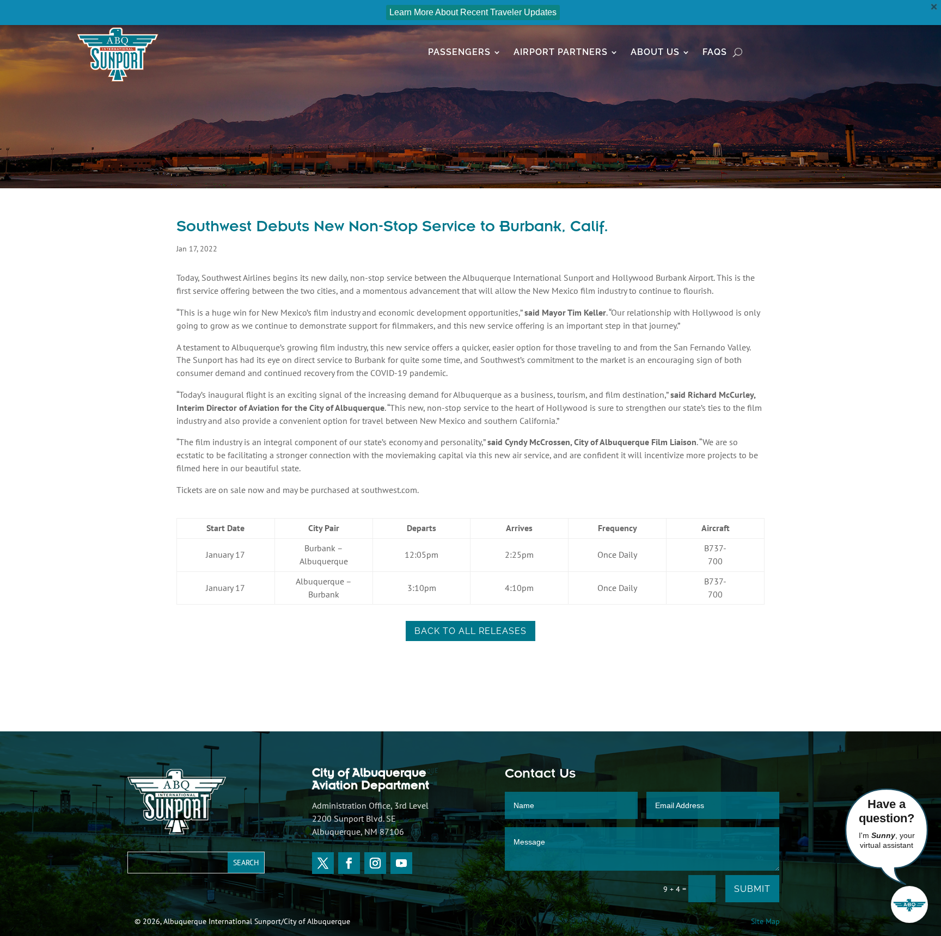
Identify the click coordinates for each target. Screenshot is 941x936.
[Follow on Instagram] (375, 863)
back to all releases (470, 631)
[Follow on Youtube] (401, 863)
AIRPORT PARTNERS (561, 52)
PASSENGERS (459, 52)
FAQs (714, 52)
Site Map (765, 921)
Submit (752, 889)
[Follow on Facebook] (349, 863)
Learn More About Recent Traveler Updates (473, 12)
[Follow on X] (323, 863)
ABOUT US (655, 52)
